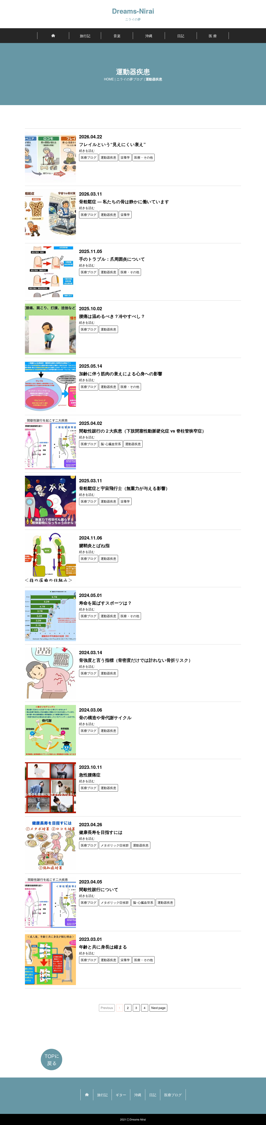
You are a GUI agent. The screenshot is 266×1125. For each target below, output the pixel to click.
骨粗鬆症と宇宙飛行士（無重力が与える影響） (124, 488)
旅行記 (85, 35)
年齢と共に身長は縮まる (103, 947)
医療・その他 (143, 157)
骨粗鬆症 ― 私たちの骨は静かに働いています (124, 201)
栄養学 (125, 157)
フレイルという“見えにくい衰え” (112, 144)
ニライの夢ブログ (129, 78)
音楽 (117, 35)
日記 (180, 35)
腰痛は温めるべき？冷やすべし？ (112, 316)
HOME (109, 78)
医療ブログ (88, 157)
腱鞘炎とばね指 (94, 545)
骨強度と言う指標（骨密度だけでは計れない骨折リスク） (136, 660)
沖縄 (148, 35)
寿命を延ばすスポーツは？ (105, 603)
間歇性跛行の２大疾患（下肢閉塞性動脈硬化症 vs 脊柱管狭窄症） (142, 431)
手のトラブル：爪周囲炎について (112, 259)
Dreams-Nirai (133, 11)
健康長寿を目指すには (101, 832)
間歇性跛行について (98, 889)
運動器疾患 (108, 157)
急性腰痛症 (89, 775)
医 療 (213, 35)
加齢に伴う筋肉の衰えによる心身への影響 (120, 373)
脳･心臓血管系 (111, 444)
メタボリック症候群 (115, 845)
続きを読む (87, 150)
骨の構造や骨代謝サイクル (105, 717)
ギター (121, 1094)
